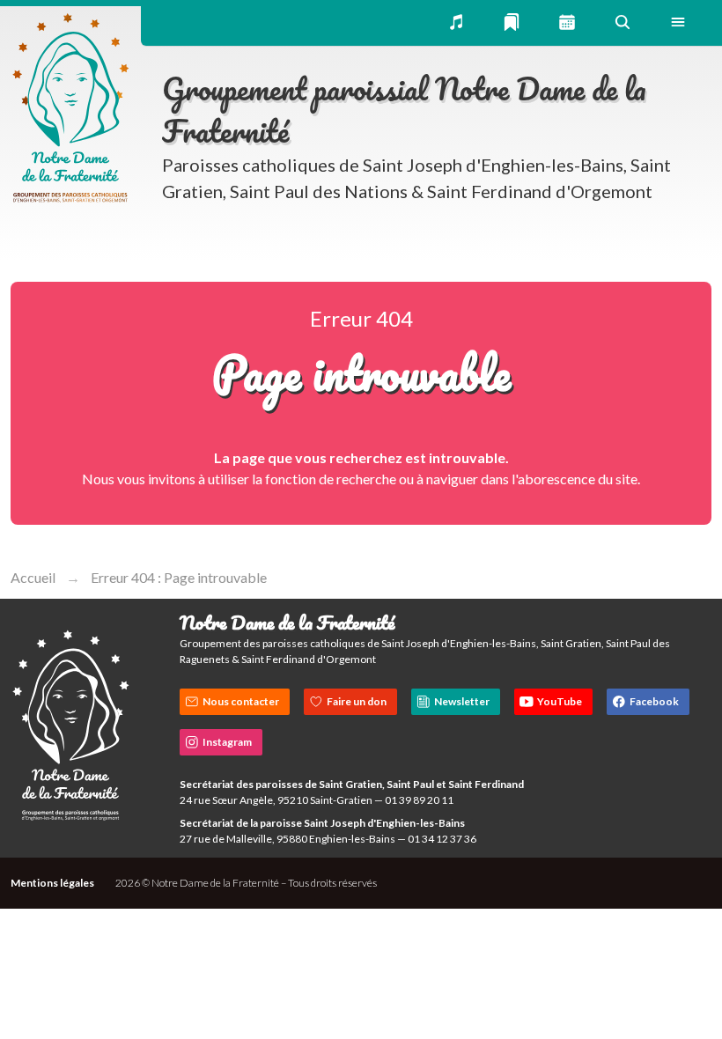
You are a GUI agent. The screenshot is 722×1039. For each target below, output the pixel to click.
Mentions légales (52, 882)
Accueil (33, 577)
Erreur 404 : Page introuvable (179, 577)
